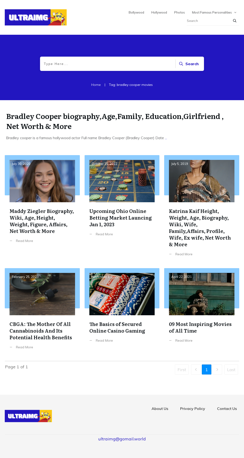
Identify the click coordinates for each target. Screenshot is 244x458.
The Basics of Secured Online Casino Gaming (122, 312)
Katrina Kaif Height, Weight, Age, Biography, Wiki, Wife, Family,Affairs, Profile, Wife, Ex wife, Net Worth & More (201, 209)
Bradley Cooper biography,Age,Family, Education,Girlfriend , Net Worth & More (115, 121)
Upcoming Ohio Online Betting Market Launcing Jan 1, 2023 (122, 209)
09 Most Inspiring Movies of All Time (201, 312)
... (166, 137)
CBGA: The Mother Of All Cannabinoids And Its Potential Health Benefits (42, 312)
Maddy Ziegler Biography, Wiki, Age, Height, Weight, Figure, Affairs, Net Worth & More (42, 209)
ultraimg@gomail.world (122, 439)
